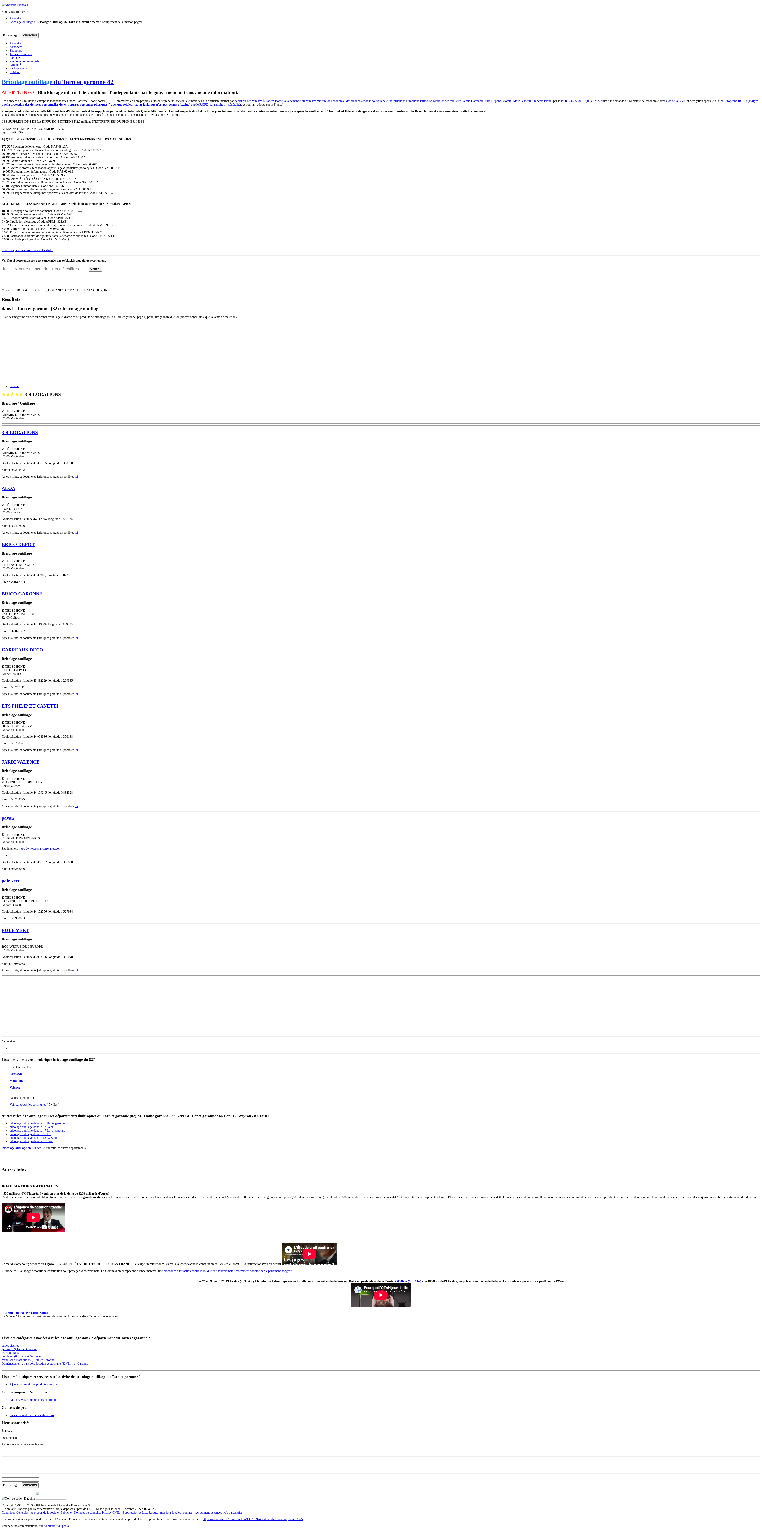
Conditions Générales (15, 1512)
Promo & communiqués (24, 61)
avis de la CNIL (676, 101)
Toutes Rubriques (21, 54)
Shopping (16, 50)
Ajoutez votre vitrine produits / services (34, 1384)
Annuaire (15, 18)
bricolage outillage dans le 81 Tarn (31, 1141)
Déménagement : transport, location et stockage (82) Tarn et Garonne (45, 1363)
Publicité (66, 1512)
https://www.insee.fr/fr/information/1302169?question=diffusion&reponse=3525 (253, 1519)
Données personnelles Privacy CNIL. (97, 1512)
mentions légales (170, 1512)
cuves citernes (10, 1345)
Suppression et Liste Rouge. (140, 1512)
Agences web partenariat (226, 1512)
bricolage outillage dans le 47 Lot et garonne (37, 1130)
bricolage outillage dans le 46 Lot (30, 1134)
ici (76, 476)
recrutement (202, 1512)
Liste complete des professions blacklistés (27, 250)
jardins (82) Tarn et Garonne (19, 1349)
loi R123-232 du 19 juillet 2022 (580, 101)
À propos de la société (45, 1512)
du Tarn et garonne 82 (58, 81)
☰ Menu (15, 72)
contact (187, 1512)
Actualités (16, 64)
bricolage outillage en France (21, 1148)
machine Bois (10, 1352)
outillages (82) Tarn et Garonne (21, 1356)
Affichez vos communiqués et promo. (33, 1399)
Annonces (16, 47)
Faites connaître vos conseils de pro (32, 1415)
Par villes (15, 57)
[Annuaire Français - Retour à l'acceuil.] (15, 5)
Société (14, 386)
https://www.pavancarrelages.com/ (40, 848)
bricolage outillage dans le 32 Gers (31, 1127)
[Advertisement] (121, 350)
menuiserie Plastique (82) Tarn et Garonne (28, 1360)
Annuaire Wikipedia (56, 1526)
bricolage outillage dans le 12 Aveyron (34, 1137)
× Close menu (18, 68)
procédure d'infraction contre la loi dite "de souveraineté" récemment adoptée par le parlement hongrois (228, 1271)
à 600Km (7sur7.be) (408, 1281)
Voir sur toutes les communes (28, 1104)
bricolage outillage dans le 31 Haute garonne (37, 1123)
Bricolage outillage (21, 22)
